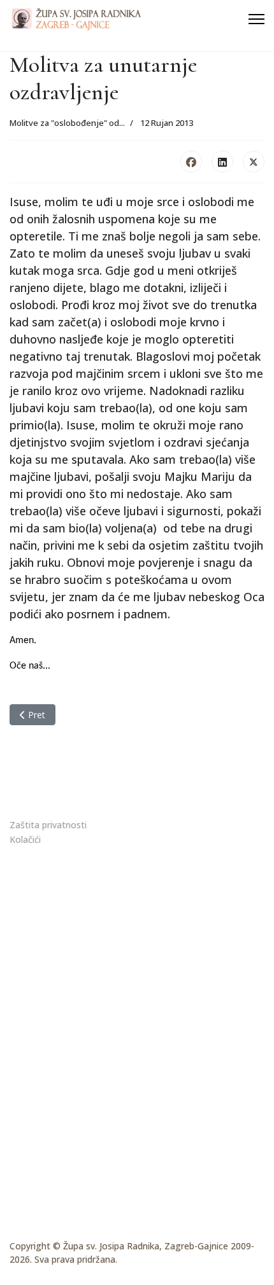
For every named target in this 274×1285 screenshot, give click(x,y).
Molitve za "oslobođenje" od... (67, 122)
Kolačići (25, 839)
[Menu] (256, 19)
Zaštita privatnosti (48, 825)
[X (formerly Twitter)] (253, 161)
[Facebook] (191, 161)
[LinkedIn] (222, 161)
